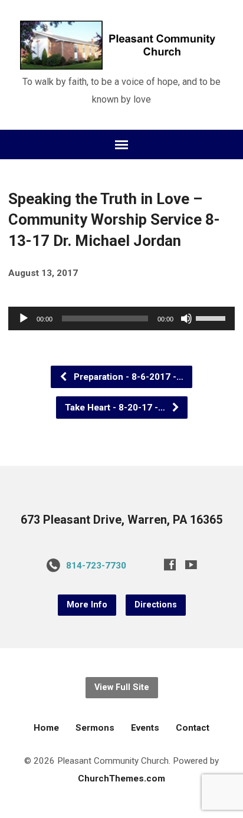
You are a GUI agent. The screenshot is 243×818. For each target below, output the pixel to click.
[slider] (212, 317)
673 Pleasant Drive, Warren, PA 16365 (121, 520)
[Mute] (186, 318)
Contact (192, 727)
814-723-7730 (96, 565)
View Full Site (121, 687)
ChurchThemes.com (121, 778)
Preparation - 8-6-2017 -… (127, 377)
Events (145, 727)
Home (46, 727)
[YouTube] (191, 564)
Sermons (94, 727)
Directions (155, 605)
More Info (87, 605)
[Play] (23, 318)
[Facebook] (170, 564)
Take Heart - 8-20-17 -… (116, 407)
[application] (121, 318)
